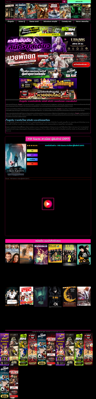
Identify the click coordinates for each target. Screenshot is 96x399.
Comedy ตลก (66, 21)
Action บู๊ (22, 21)
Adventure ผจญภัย (50, 21)
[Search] (64, 1)
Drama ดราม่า (34, 21)
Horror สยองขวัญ (82, 21)
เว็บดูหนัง (11, 21)
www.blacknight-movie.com (57, 331)
